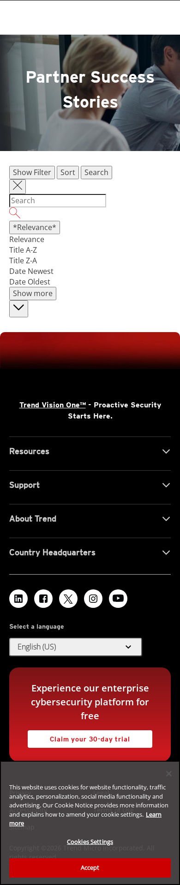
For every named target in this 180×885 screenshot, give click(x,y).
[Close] (169, 774)
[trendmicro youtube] (118, 598)
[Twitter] (68, 598)
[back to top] (18, 308)
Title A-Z (23, 250)
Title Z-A (23, 260)
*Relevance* (34, 227)
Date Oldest (29, 282)
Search (96, 172)
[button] (75, 647)
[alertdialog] (90, 823)
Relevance (26, 239)
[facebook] (43, 598)
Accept (90, 867)
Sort (67, 172)
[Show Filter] (17, 186)
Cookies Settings (90, 841)
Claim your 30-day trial (79, 736)
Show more (33, 293)
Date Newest (31, 271)
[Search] (90, 214)
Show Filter (32, 172)
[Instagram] (93, 598)
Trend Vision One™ (52, 404)
